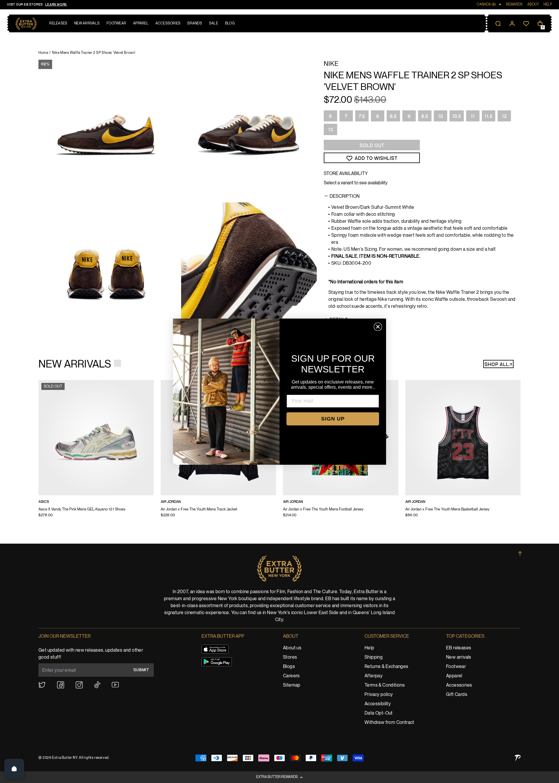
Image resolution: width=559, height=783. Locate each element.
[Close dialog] (377, 326)
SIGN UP (333, 419)
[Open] (14, 769)
